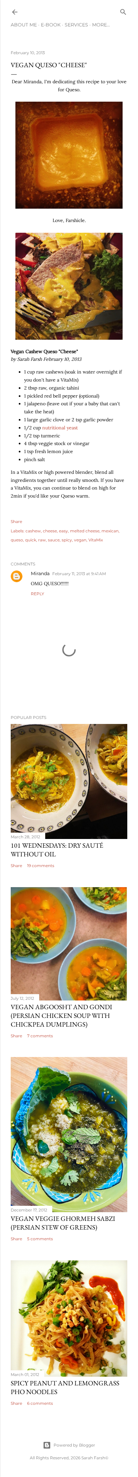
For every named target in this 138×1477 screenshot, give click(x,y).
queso (17, 539)
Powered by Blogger (74, 1445)
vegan (80, 539)
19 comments (40, 865)
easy (63, 530)
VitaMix (95, 539)
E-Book (51, 25)
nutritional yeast (60, 428)
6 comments (40, 1403)
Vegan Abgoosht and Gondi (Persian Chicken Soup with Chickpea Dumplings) (61, 1016)
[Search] (123, 10)
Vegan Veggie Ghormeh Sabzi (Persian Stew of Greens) (63, 1223)
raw (42, 539)
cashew (33, 530)
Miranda (40, 573)
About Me (24, 25)
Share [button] (16, 521)
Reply (37, 593)
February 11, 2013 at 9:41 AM (79, 573)
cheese (50, 530)
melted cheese (84, 530)
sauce (54, 539)
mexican (110, 530)
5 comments (40, 1238)
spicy (67, 539)
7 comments (40, 1035)
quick (30, 539)
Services (76, 25)
